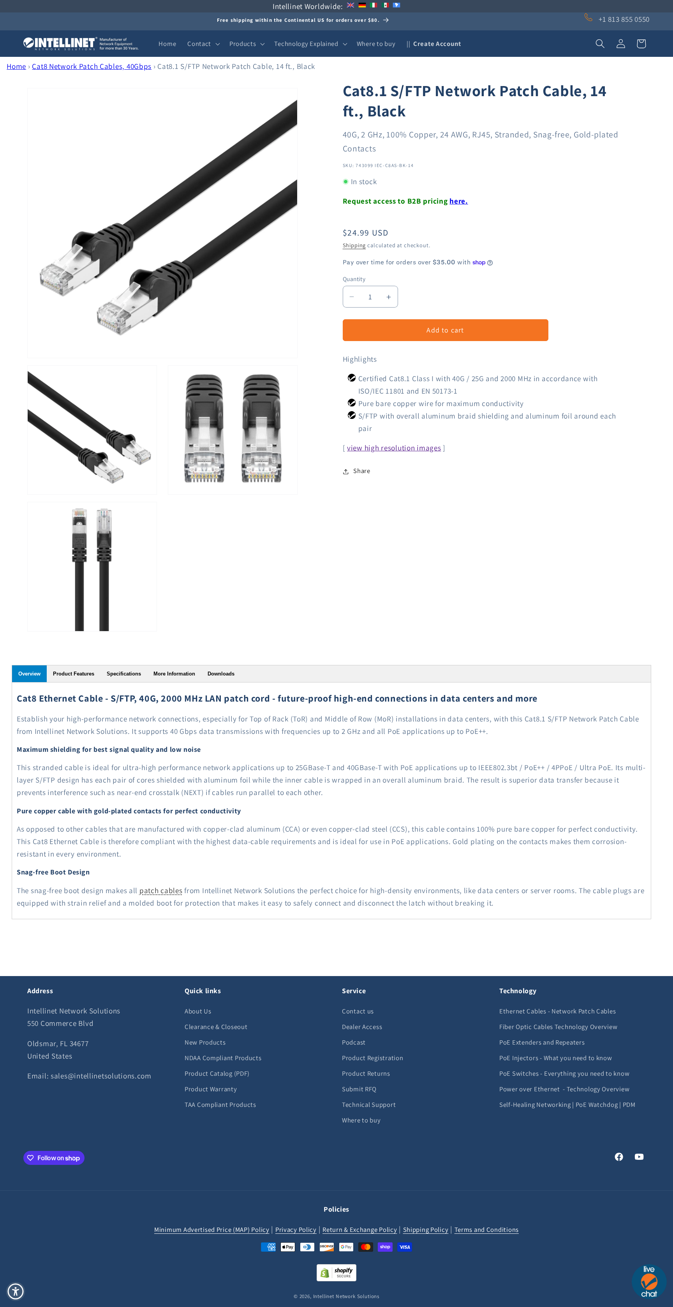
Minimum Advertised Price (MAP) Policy (212, 1229)
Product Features (73, 674)
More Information (174, 674)
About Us (198, 1011)
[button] (203, 43)
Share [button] (361, 471)
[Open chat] (649, 1281)
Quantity (354, 279)
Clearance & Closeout (216, 1026)
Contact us (358, 1011)
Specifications (124, 674)
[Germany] (362, 6)
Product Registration (372, 1058)
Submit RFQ (359, 1089)
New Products (205, 1042)
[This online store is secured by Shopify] (336, 1279)
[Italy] (373, 6)
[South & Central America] (396, 6)
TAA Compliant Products (220, 1104)
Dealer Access (362, 1026)
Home (16, 66)
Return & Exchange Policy (359, 1229)
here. (458, 201)
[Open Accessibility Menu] (15, 1291)
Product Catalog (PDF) (217, 1073)
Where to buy (361, 1120)
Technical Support (369, 1104)
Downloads (221, 674)
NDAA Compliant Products (223, 1058)
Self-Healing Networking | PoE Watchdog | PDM (567, 1104)
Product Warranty (211, 1089)
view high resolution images (394, 448)
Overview (29, 674)
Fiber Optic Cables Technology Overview (558, 1026)
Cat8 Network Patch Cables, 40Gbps (92, 66)
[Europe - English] (350, 6)
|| (434, 43)
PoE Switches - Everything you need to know (564, 1073)
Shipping (354, 245)
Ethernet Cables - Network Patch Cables (557, 1011)
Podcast (354, 1042)
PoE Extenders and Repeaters (542, 1042)
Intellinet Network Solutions (346, 1296)
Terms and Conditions (487, 1229)
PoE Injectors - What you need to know (555, 1058)
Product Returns (366, 1073)
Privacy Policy (296, 1229)
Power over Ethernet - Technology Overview (564, 1089)
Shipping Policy (426, 1229)
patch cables (161, 890)
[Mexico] (385, 6)
